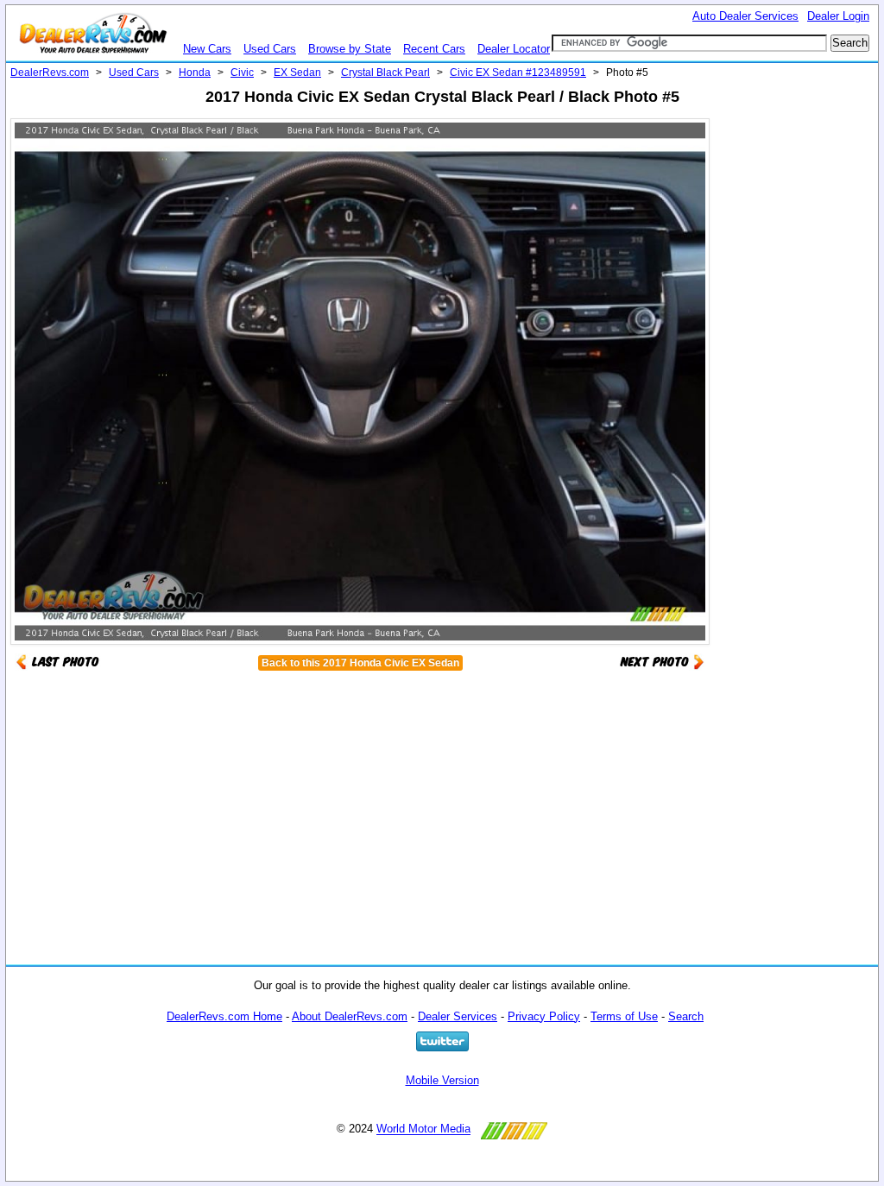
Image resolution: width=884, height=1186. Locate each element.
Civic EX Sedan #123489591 (518, 72)
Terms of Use (624, 1016)
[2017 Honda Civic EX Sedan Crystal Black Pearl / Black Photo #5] (662, 660)
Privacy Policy (544, 1016)
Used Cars (269, 48)
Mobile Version (442, 1080)
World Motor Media (423, 1129)
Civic (242, 72)
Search (686, 1016)
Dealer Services (457, 1016)
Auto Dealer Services (745, 15)
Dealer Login (838, 15)
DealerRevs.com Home (224, 1016)
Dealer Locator (513, 48)
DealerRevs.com (49, 72)
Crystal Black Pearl (385, 72)
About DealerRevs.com (349, 1016)
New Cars (207, 48)
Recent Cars (434, 48)
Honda (195, 72)
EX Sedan (297, 72)
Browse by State (349, 48)
